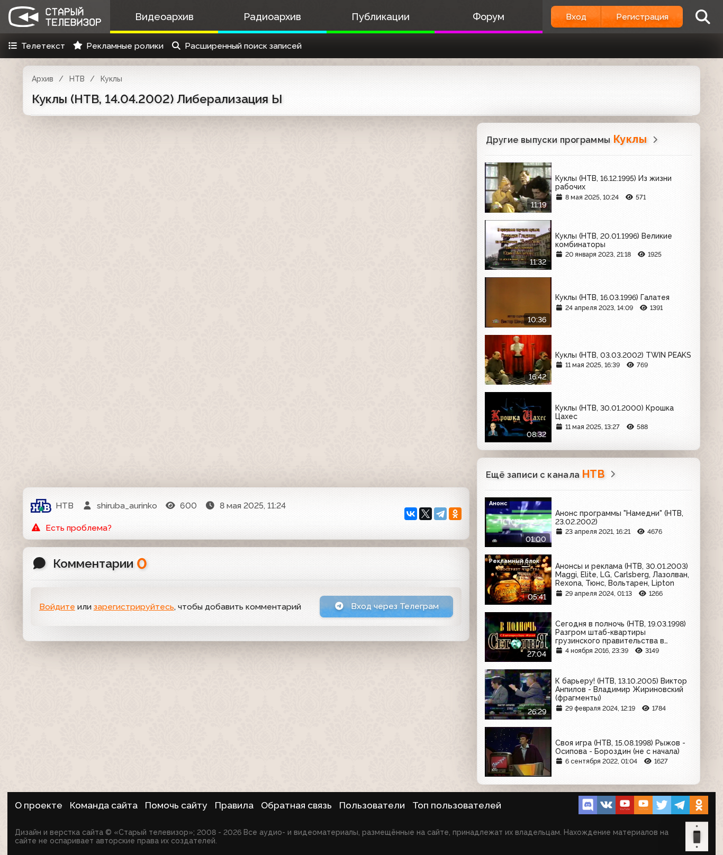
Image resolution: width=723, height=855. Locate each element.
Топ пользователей (456, 805)
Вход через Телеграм (394, 606)
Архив (42, 79)
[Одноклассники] (455, 513)
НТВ (77, 79)
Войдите (57, 607)
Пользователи (372, 805)
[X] (425, 513)
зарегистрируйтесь (134, 607)
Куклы (111, 79)
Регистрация (642, 17)
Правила (234, 805)
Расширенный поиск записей (243, 46)
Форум (488, 16)
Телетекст (43, 46)
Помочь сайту (176, 805)
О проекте (38, 805)
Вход (576, 17)
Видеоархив (164, 16)
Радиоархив (272, 16)
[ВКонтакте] (410, 513)
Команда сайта (104, 805)
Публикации (380, 16)
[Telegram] (440, 513)
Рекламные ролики (125, 46)
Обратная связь (296, 805)
